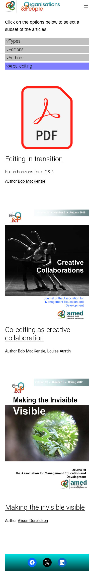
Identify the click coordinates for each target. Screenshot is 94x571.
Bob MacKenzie (31, 181)
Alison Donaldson (33, 520)
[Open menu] (86, 6)
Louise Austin (59, 351)
